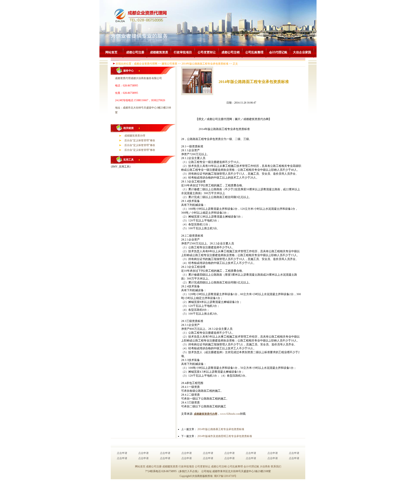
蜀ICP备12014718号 (225, 476)
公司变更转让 (207, 52)
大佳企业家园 (302, 52)
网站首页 (111, 52)
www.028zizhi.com (230, 413)
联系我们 (276, 466)
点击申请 (122, 453)
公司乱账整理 (254, 52)
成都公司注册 (135, 52)
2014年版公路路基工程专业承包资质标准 (220, 429)
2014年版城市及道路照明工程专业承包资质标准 (224, 436)
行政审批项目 (183, 52)
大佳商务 (265, 466)
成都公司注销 (230, 52)
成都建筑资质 (159, 52)
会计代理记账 (278, 52)
